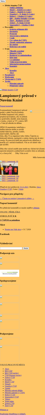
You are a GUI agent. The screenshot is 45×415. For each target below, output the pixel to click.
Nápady (8, 384)
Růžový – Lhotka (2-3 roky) (21, 16)
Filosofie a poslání (17, 51)
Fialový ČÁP (10, 377)
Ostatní (7, 388)
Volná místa (9, 401)
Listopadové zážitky (25, 198)
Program (13, 34)
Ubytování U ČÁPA (13, 79)
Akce (7, 68)
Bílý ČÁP (8, 371)
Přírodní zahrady (17, 84)
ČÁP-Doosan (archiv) (13, 375)
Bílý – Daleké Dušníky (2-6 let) (22, 18)
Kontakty (13, 66)
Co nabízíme (15, 60)
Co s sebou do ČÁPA (18, 40)
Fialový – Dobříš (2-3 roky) (21, 12)
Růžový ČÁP (10, 395)
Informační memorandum (20, 64)
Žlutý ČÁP (9, 406)
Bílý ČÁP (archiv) (12, 373)
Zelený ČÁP (9, 403)
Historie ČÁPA (16, 53)
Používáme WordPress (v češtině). (13, 414)
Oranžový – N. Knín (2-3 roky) (22, 14)
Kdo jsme (13, 57)
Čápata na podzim (8, 198)
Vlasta (20, 189)
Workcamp (9, 77)
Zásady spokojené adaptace (21, 42)
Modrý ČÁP (9, 382)
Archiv (7, 81)
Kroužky (13, 71)
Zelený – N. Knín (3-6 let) (20, 23)
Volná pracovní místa (18, 62)
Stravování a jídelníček (19, 36)
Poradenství (10, 75)
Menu (3, 1)
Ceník (12, 38)
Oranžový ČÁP (6, 189)
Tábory (7, 399)
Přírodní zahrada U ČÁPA (15, 393)
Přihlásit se (4, 410)
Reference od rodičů (18, 47)
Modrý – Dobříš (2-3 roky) (20, 10)
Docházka (14, 31)
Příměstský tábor (17, 86)
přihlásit (36, 208)
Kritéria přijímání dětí (19, 29)
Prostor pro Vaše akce (13, 229)
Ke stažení (14, 44)
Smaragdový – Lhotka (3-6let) (22, 25)
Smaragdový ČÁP (12, 397)
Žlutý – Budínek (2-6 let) (20, 21)
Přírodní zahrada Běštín (14, 390)
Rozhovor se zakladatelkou (21, 55)
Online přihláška (16, 8)
